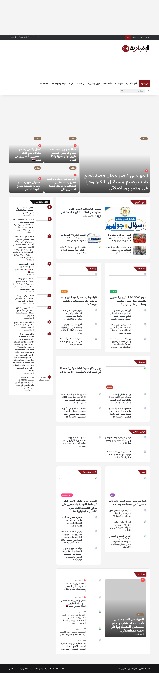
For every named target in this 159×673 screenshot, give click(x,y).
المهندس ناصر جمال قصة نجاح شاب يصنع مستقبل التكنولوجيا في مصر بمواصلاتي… (116, 182)
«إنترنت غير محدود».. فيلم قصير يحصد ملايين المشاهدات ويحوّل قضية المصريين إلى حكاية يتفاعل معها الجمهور (23, 224)
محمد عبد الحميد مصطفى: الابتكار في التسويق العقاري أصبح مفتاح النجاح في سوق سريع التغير (24, 382)
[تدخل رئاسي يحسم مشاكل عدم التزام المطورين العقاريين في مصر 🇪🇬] (100, 597)
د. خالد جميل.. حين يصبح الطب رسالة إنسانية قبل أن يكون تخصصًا (24, 324)
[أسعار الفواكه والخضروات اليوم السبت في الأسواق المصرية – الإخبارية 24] (139, 238)
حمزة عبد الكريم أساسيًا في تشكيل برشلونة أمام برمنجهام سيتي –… (71, 341)
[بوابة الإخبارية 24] (135, 48)
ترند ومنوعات (59, 83)
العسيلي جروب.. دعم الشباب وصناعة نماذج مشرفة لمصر (29, 186)
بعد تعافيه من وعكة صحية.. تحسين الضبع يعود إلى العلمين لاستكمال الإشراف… (73, 646)
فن (72, 83)
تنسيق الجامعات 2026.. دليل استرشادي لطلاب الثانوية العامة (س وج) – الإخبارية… (81, 212)
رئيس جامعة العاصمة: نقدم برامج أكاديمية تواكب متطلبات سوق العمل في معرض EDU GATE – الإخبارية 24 (71, 537)
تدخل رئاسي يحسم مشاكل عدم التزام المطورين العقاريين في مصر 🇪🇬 (73, 603)
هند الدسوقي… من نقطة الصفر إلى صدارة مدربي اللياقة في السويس (24, 298)
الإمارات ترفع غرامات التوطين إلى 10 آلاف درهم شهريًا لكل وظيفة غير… (118, 440)
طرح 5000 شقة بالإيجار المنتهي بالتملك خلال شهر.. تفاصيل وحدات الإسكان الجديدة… (128, 301)
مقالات (45, 83)
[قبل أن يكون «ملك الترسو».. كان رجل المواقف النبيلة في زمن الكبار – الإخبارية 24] (145, 521)
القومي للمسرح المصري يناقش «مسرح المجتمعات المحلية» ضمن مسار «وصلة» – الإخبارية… (120, 541)
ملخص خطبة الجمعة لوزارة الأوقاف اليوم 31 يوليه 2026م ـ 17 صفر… (118, 250)
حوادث (120, 83)
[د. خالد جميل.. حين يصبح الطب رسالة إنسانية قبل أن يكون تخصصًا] (43, 325)
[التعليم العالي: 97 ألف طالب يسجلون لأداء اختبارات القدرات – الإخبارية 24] (94, 238)
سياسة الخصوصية (26, 669)
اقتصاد (108, 83)
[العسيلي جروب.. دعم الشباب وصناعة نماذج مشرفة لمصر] (26, 178)
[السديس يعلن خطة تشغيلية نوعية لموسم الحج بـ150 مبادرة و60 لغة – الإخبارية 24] (145, 451)
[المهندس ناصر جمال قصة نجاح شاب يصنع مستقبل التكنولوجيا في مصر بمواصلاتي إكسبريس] (125, 608)
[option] (79, 163)
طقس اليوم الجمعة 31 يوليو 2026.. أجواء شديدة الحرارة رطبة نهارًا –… (73, 250)
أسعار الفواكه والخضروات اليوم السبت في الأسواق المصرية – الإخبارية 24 (119, 238)
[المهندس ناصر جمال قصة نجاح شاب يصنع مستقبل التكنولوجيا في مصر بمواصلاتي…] (115, 163)
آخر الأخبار (132, 83)
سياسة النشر (14, 669)
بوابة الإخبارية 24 (124, 669)
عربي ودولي (94, 83)
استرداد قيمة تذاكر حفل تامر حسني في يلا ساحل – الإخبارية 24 (120, 513)
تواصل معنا (39, 669)
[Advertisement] (79, 17)
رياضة (81, 83)
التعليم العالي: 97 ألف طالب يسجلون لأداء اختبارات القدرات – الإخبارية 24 (73, 238)
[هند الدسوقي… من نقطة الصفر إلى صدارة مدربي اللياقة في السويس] (43, 299)
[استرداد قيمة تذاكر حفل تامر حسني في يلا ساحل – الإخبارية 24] (145, 510)
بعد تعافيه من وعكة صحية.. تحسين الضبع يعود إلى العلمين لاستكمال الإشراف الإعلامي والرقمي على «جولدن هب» (23, 283)
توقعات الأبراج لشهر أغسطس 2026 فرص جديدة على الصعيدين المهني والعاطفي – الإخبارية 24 (72, 554)
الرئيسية (144, 83)
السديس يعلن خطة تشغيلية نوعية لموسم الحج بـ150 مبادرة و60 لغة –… (118, 454)
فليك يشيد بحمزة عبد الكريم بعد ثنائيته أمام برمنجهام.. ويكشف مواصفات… (78, 301)
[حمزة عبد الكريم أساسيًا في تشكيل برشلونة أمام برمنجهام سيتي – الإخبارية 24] (96, 338)
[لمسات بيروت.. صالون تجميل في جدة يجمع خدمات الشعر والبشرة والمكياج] (43, 311)
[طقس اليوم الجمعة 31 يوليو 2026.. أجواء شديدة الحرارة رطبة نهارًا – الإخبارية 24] (100, 247)
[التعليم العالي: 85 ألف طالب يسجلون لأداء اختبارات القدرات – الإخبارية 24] (96, 517)
